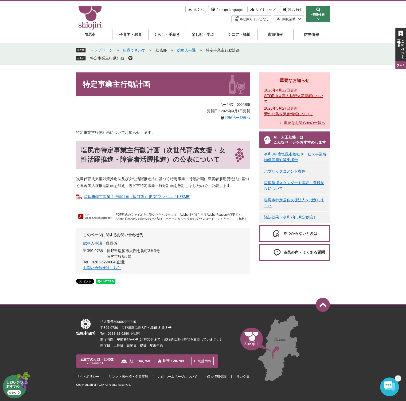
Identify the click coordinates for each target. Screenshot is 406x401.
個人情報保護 (217, 376)
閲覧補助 (289, 19)
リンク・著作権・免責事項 (128, 376)
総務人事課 (186, 50)
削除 (130, 58)
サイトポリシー (87, 376)
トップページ (101, 50)
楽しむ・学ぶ (203, 34)
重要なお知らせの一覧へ (304, 123)
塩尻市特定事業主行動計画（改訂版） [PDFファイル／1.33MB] (137, 197)
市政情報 (275, 34)
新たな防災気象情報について (288, 114)
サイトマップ (265, 10)
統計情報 (204, 361)
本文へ (198, 10)
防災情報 (311, 34)
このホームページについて (177, 376)
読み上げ (294, 10)
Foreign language (229, 10)
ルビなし (262, 19)
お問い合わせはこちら (102, 268)
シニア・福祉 (239, 34)
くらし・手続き (167, 34)
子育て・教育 (130, 34)
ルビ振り (246, 19)
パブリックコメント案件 (284, 171)
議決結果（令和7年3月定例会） (290, 217)
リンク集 (243, 376)
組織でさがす (134, 50)
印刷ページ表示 (237, 117)
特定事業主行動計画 (107, 58)
